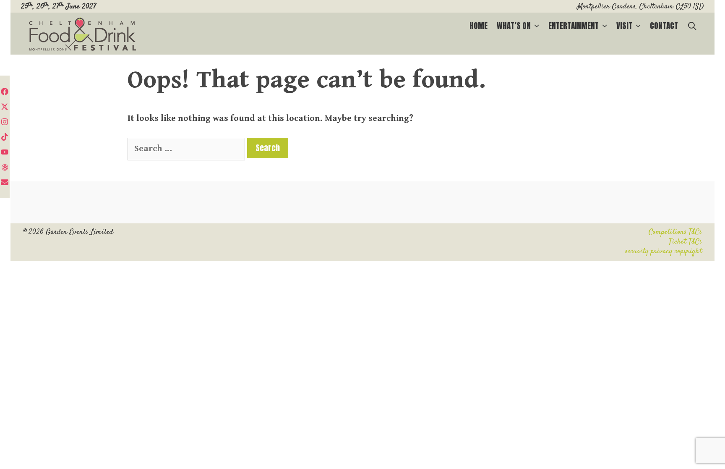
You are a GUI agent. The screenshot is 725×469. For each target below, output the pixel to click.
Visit (624, 25)
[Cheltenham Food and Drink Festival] (82, 34)
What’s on (514, 25)
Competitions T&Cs (675, 232)
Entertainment (573, 25)
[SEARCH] (692, 26)
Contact (664, 25)
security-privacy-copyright (663, 251)
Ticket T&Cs (685, 241)
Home (478, 25)
